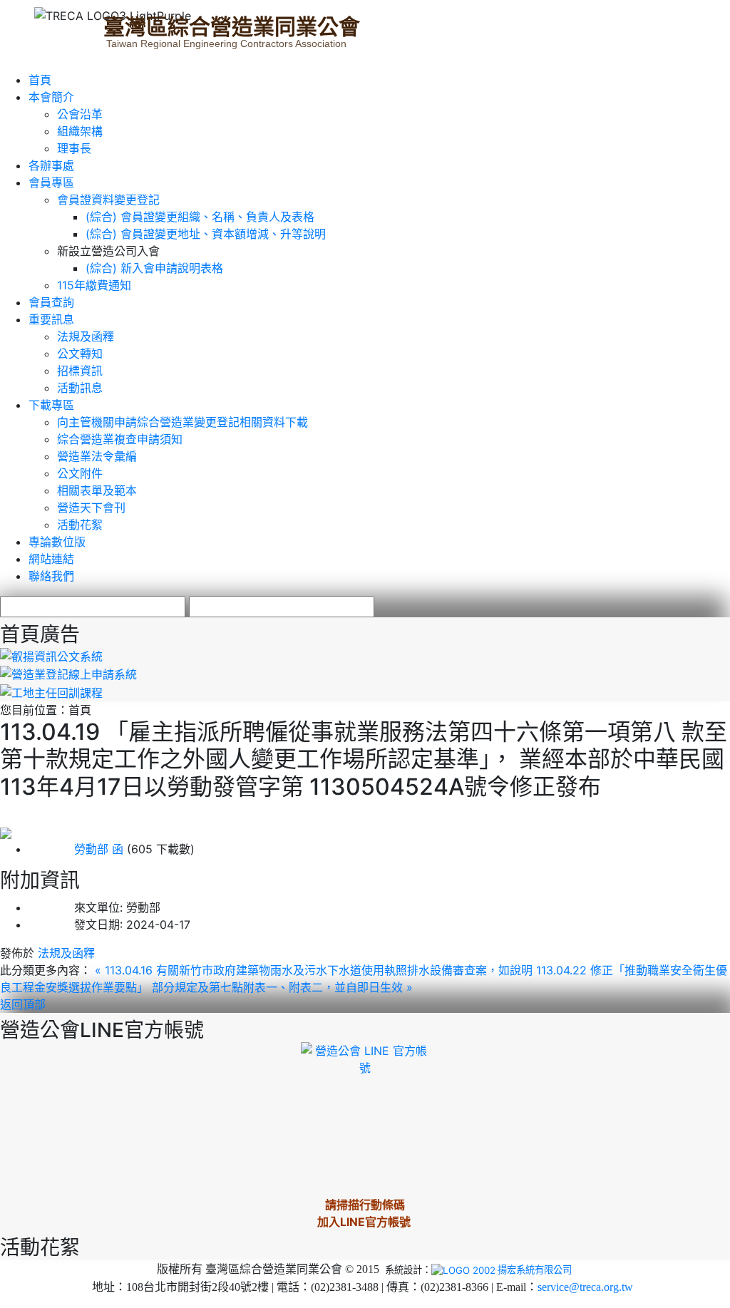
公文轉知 (80, 353)
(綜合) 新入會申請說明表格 (154, 268)
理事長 (74, 148)
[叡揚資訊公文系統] (51, 655)
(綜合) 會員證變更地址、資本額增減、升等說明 (206, 234)
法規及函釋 (85, 336)
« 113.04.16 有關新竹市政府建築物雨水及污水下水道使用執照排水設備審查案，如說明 (315, 970)
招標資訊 (80, 371)
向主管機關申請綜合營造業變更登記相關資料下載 (182, 422)
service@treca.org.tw (585, 1287)
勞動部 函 (76, 849)
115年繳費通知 (94, 285)
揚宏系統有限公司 (535, 1269)
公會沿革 (80, 114)
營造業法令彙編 (97, 456)
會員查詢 (51, 302)
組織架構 (80, 131)
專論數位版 (57, 542)
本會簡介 (51, 97)
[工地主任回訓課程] (51, 691)
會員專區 (51, 182)
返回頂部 (23, 1004)
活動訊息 (80, 388)
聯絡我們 (51, 576)
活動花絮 (80, 524)
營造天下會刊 (91, 507)
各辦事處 (51, 165)
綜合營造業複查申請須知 (119, 439)
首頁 (40, 80)
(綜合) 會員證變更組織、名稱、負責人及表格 (200, 217)
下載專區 (51, 405)
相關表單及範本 (97, 490)
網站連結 (51, 559)
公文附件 (80, 473)
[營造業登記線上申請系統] (68, 673)
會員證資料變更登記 (108, 199)
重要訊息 (51, 319)
